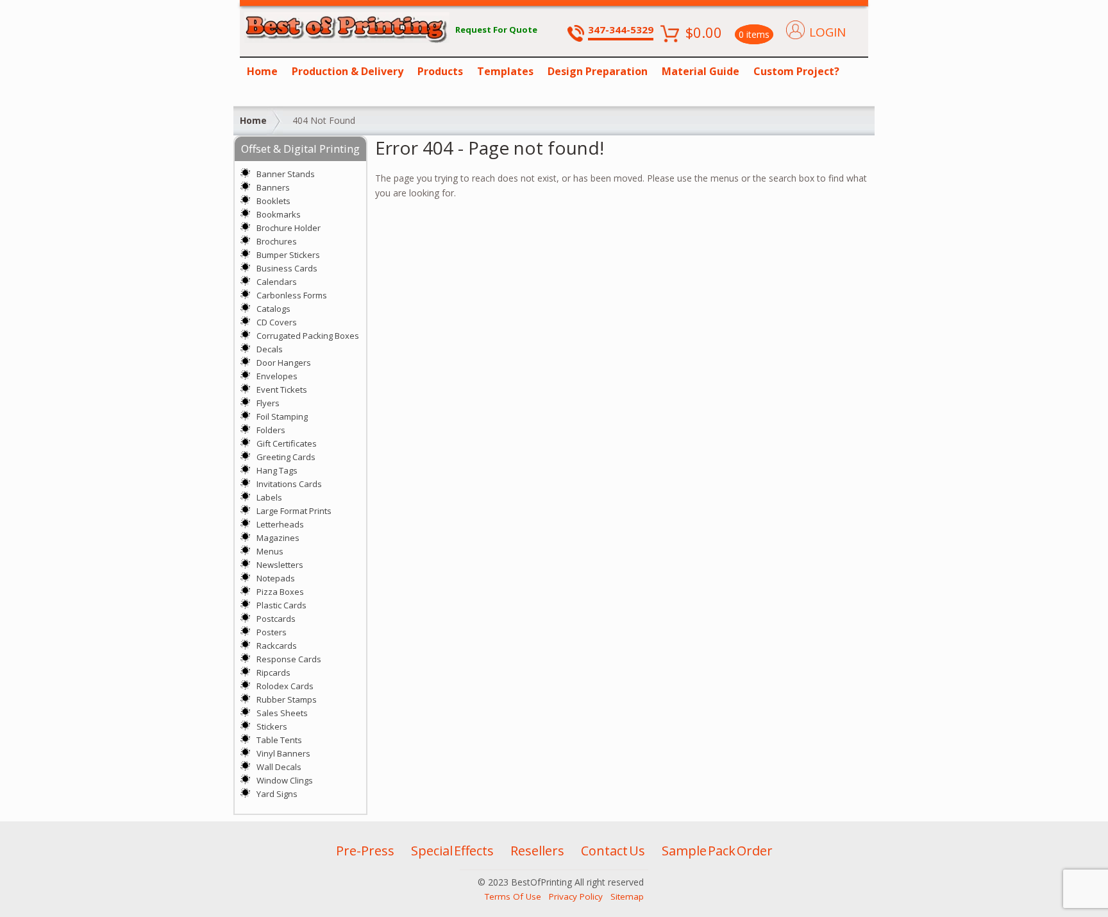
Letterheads (280, 524)
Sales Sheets (282, 713)
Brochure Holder (288, 228)
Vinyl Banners (283, 753)
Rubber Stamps (286, 699)
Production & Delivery (347, 71)
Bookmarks (278, 214)
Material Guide (700, 71)
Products (440, 71)
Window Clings (284, 780)
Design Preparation (598, 71)
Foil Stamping (282, 416)
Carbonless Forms (291, 295)
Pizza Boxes (280, 591)
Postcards (276, 618)
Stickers (271, 726)
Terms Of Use (513, 896)
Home (262, 71)
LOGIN (827, 32)
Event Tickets (281, 389)
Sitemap (627, 896)
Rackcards (276, 645)
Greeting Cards (285, 457)
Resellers (537, 850)
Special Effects (452, 850)
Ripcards (273, 672)
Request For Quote (496, 29)
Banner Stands (285, 174)
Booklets (273, 201)
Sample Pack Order (717, 850)
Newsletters (279, 564)
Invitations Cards (289, 484)
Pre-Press (365, 850)
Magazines (277, 538)
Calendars (276, 281)
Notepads (275, 578)
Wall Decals (278, 767)
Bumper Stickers (288, 255)
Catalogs (273, 308)
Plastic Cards (281, 605)
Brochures (276, 241)
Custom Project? (796, 71)
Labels (269, 497)
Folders (270, 430)
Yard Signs (277, 794)
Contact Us (613, 850)
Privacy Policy (576, 896)
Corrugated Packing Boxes (307, 335)
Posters (271, 632)
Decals (269, 349)
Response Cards (288, 659)
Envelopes (277, 376)
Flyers (268, 403)
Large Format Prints (294, 511)
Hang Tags (277, 470)
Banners (273, 187)
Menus (269, 551)
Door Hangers (283, 362)
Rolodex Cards (285, 686)
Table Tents (279, 740)
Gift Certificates (286, 443)
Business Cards (286, 268)
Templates (505, 71)
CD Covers (276, 322)
